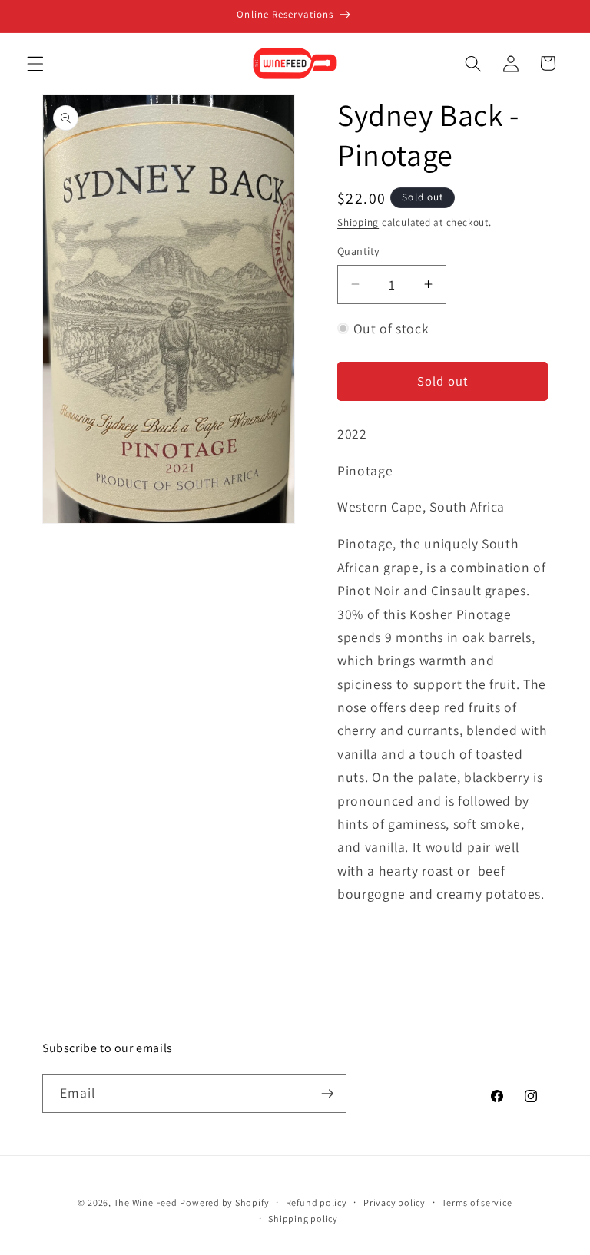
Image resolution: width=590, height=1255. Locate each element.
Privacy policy (394, 1202)
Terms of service (477, 1202)
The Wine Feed (145, 1202)
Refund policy (316, 1202)
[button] (35, 63)
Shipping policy (303, 1218)
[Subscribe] (327, 1094)
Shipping (358, 222)
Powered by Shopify (224, 1202)
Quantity (358, 250)
